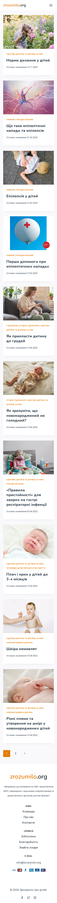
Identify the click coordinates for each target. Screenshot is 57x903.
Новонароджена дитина (19, 643)
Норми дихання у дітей (28, 60)
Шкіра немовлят (21, 648)
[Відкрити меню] (51, 5)
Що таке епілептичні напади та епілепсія (25, 128)
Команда (28, 811)
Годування (12, 326)
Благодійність (28, 842)
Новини (10, 120)
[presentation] (28, 32)
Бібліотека (28, 836)
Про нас (28, 817)
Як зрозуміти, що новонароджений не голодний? (25, 415)
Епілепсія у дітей (22, 196)
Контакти (28, 822)
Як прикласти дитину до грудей (26, 338)
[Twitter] (28, 897)
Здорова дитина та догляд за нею (24, 54)
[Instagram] (35, 897)
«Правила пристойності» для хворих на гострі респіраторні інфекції (26, 497)
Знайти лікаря (28, 847)
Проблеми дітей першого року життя (25, 568)
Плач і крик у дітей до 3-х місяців (27, 577)
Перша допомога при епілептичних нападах (27, 264)
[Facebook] (22, 897)
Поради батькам (24, 120)
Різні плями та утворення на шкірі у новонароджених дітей (28, 723)
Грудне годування (29, 326)
